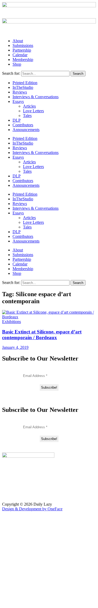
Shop (17, 64)
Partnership (22, 50)
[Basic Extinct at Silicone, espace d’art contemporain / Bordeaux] (49, 317)
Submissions (23, 45)
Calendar (20, 55)
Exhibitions (11, 321)
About (18, 41)
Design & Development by (32, 509)
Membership (23, 59)
